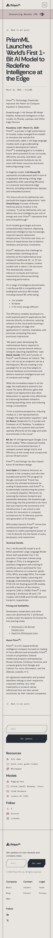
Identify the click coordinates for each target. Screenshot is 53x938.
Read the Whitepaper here (25, 633)
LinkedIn (19, 671)
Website (10, 671)
